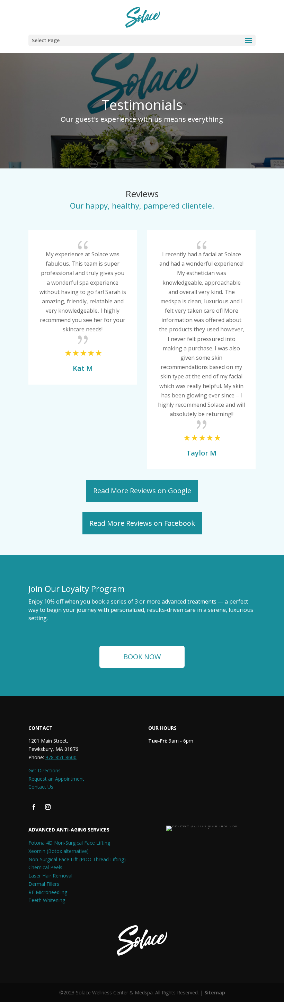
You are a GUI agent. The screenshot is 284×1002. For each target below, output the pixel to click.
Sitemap (214, 992)
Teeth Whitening (46, 900)
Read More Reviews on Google (142, 490)
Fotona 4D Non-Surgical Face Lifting (69, 842)
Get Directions (44, 770)
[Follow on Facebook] (33, 806)
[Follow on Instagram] (47, 806)
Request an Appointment (56, 778)
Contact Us (40, 786)
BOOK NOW (142, 656)
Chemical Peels (45, 867)
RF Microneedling (47, 892)
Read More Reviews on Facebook (142, 523)
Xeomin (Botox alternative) (58, 851)
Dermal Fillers (43, 884)
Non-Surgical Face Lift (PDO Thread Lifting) (77, 859)
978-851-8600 (61, 757)
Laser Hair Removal (50, 875)
